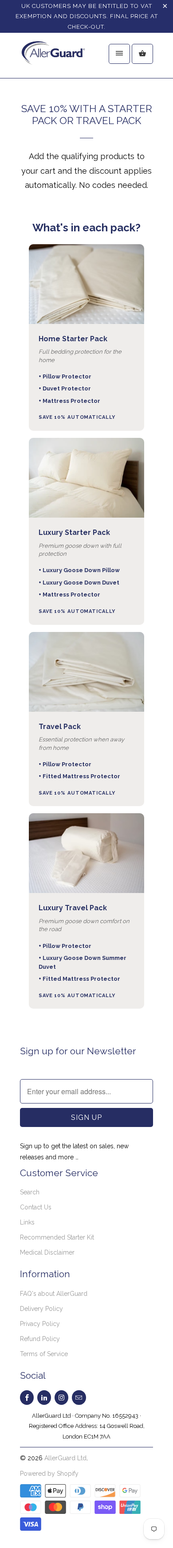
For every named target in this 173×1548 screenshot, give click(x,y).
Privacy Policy (40, 1323)
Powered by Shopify (49, 1473)
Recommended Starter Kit (57, 1237)
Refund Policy (40, 1338)
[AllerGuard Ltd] (55, 58)
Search (29, 1192)
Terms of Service (44, 1353)
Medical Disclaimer (47, 1252)
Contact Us (35, 1207)
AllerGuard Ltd (65, 1458)
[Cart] (142, 54)
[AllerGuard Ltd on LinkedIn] (44, 1397)
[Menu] (119, 54)
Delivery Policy (41, 1308)
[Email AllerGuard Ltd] (79, 1397)
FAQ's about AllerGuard (53, 1293)
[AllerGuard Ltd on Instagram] (61, 1397)
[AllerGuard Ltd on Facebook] (27, 1397)
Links (27, 1222)
